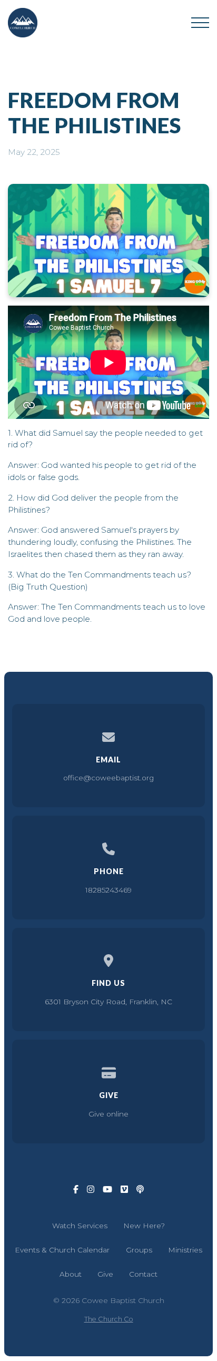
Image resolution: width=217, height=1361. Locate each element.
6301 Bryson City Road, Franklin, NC (108, 1001)
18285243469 (108, 890)
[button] (200, 23)
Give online (108, 1114)
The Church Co (108, 1319)
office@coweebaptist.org (108, 777)
